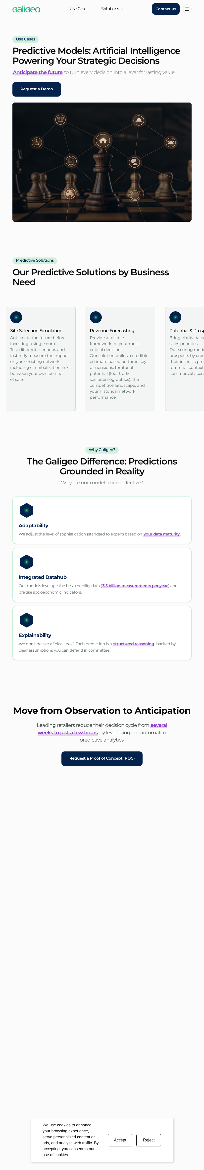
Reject (148, 1140)
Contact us (165, 8)
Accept (120, 1140)
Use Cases (79, 8)
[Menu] (187, 8)
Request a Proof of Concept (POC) (102, 758)
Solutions (110, 8)
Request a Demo (36, 89)
